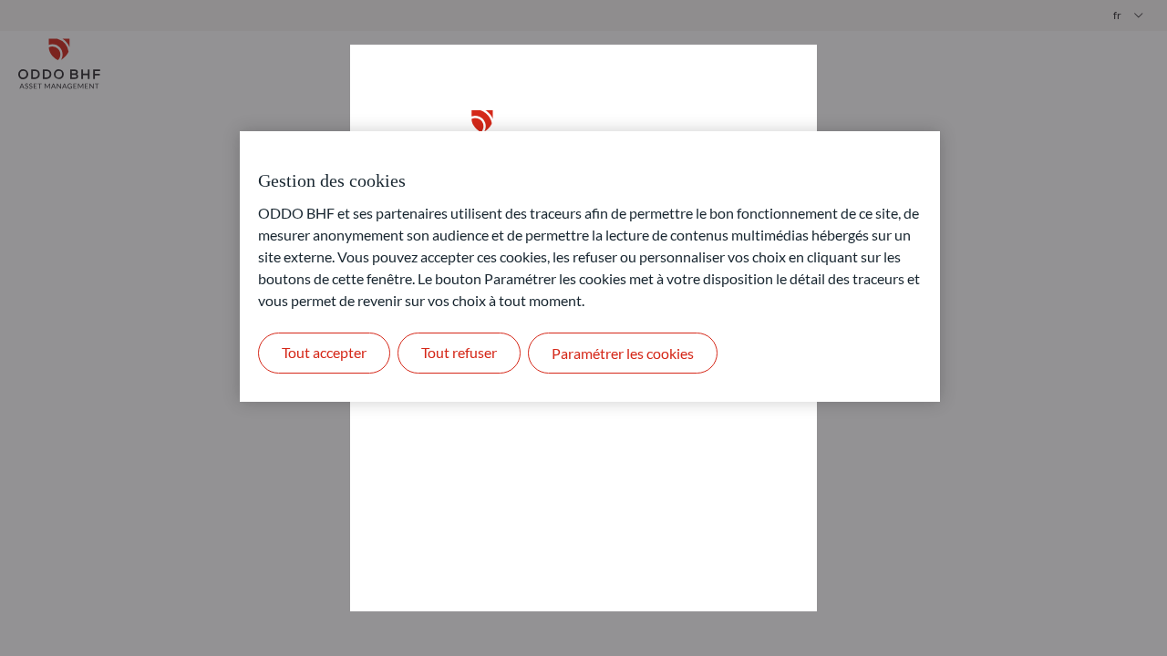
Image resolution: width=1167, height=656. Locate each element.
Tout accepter (324, 352)
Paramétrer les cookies (623, 353)
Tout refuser (459, 352)
